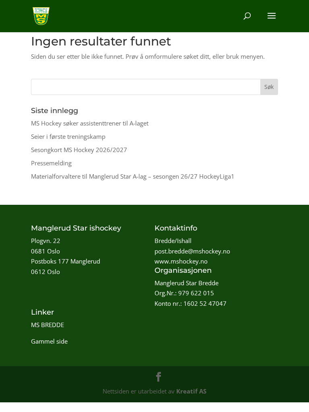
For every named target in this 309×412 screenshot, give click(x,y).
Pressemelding (51, 163)
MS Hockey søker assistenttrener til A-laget (89, 123)
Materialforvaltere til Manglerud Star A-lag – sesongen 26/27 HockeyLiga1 (133, 176)
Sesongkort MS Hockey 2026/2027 (79, 150)
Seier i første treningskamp (68, 136)
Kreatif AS (191, 391)
